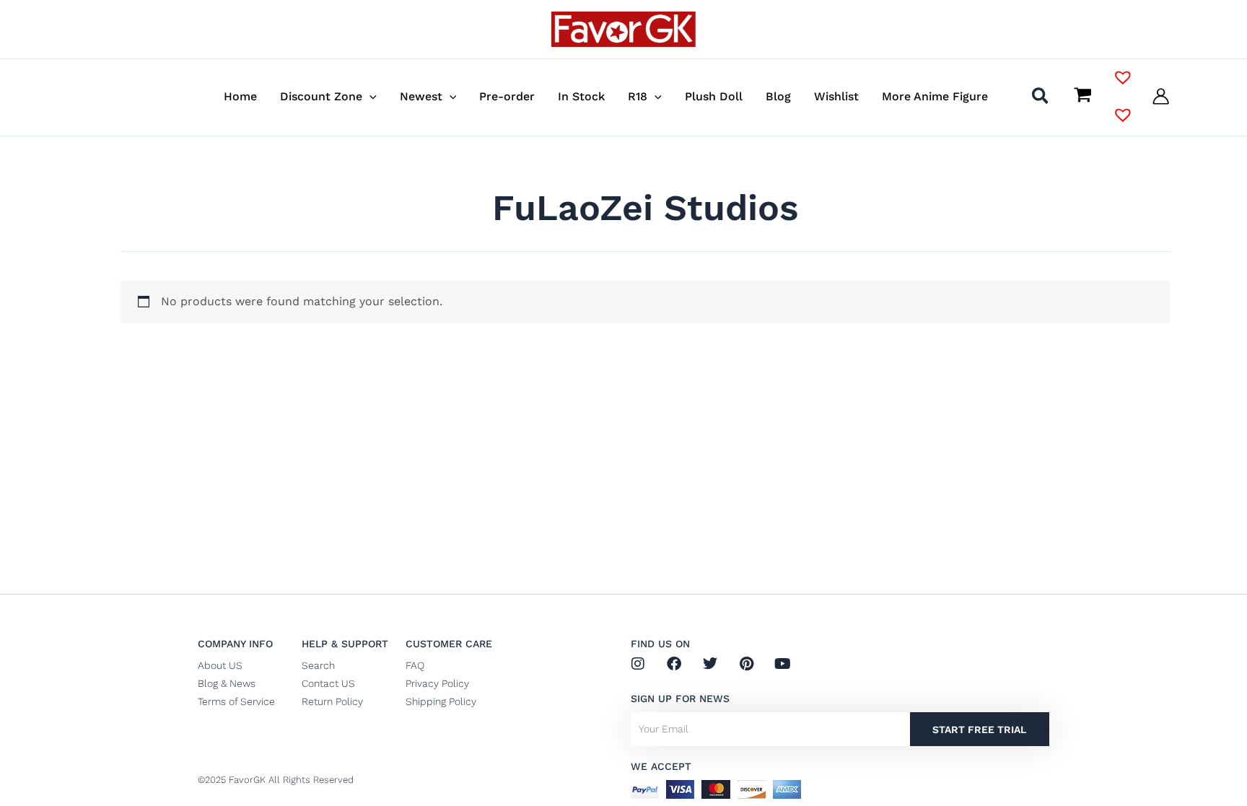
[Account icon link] (1161, 96)
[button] (369, 96)
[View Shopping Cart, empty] (1082, 97)
